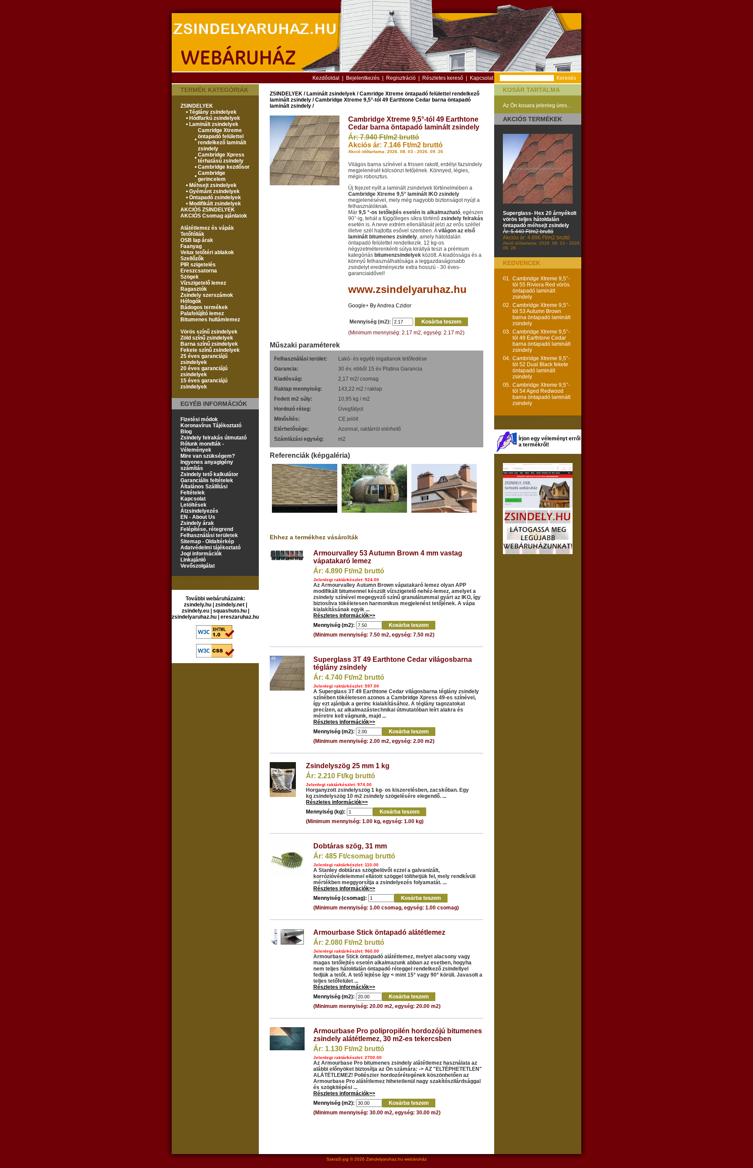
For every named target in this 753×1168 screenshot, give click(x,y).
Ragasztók (193, 289)
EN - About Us (197, 517)
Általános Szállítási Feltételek (203, 490)
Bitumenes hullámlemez (210, 320)
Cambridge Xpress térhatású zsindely (221, 158)
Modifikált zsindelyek (215, 204)
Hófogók (190, 301)
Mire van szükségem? (207, 456)
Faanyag (191, 246)
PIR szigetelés (198, 265)
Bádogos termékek (204, 307)
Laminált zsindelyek (213, 124)
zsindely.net (229, 605)
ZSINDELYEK (196, 106)
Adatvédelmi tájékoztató (210, 548)
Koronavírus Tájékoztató (210, 425)
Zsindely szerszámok (206, 295)
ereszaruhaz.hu (239, 617)
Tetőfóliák (192, 234)
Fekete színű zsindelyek (210, 350)
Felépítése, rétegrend (206, 529)
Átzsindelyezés (199, 511)
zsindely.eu (195, 611)
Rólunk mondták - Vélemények (202, 447)
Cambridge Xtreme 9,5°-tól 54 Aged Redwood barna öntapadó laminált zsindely (541, 394)
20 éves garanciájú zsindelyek (203, 371)
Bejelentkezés (363, 78)
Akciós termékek (532, 119)
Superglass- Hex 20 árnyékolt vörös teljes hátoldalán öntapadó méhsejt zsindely (540, 219)
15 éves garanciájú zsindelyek (203, 384)
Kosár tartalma (531, 89)
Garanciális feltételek (206, 480)
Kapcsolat (481, 78)
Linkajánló (193, 560)
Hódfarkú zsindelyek (214, 118)
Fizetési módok (199, 419)
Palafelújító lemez (202, 313)
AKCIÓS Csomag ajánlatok (213, 216)
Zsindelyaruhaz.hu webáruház (396, 1159)
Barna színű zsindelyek (209, 344)
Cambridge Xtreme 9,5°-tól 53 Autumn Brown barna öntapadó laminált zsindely (541, 314)
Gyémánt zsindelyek (214, 191)
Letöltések (193, 505)
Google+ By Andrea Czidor (379, 306)
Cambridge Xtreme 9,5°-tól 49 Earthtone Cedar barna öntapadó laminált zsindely (541, 341)
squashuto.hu (230, 611)
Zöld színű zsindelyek (206, 338)
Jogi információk (201, 554)
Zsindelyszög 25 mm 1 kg (348, 766)
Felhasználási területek (209, 535)
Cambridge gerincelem (212, 176)
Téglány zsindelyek (213, 112)
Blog (186, 432)
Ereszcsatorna (198, 271)
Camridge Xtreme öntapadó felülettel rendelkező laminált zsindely (222, 139)
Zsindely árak (197, 523)
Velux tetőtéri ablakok (207, 252)
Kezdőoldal (325, 78)
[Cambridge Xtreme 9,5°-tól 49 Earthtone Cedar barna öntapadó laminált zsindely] (304, 183)
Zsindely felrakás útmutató (213, 438)
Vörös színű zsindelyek (208, 332)
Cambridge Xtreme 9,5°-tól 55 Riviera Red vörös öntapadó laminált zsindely (541, 288)
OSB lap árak (196, 240)
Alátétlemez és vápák (207, 228)
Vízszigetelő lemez (203, 283)
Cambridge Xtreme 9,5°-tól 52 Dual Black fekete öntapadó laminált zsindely (541, 367)
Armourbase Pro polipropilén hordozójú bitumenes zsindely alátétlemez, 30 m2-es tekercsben (397, 1034)
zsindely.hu (197, 605)
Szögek (189, 277)
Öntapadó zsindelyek (215, 197)
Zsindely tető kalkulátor (209, 474)
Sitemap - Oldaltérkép (207, 541)
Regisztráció (401, 78)
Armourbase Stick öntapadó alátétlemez (379, 932)
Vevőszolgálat (197, 566)
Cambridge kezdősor (224, 167)
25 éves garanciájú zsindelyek (203, 359)
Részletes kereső (442, 78)
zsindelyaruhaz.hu (194, 617)
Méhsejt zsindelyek (213, 185)
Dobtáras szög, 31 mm (350, 846)
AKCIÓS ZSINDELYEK (207, 210)
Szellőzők (192, 258)
